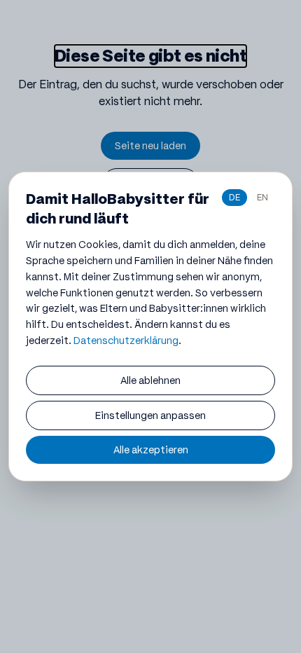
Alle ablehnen (150, 380)
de (234, 197)
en (262, 197)
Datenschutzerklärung (126, 340)
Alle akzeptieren (150, 450)
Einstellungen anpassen (150, 415)
